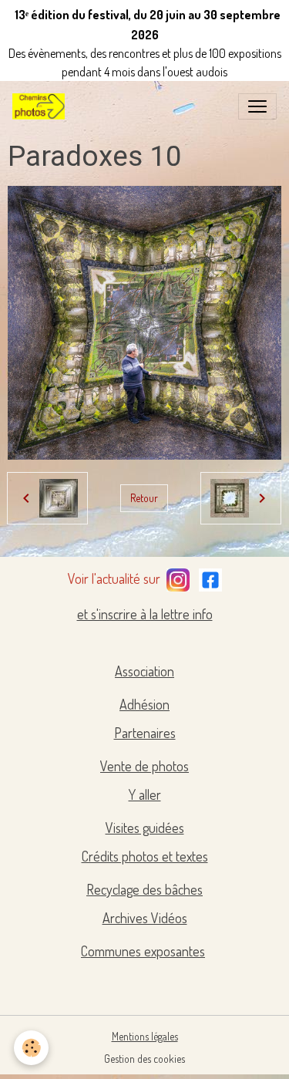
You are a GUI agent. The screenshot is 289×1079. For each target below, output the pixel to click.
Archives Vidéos (144, 917)
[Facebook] (210, 577)
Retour (144, 497)
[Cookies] (31, 1047)
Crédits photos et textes (145, 856)
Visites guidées (145, 827)
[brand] (41, 106)
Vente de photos (144, 765)
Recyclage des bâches (144, 889)
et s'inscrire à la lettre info (145, 613)
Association (144, 671)
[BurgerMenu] (257, 106)
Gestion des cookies (144, 1058)
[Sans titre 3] (178, 577)
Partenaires (145, 732)
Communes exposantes (143, 950)
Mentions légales (145, 1036)
